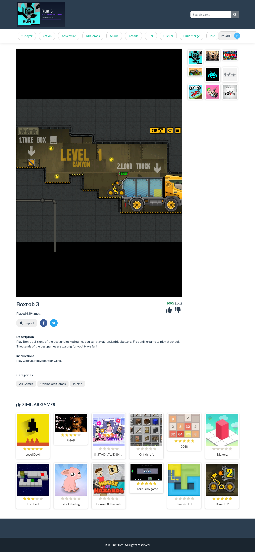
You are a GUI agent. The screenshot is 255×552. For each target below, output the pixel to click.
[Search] (235, 14)
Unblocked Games (53, 384)
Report (29, 323)
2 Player (26, 36)
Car (150, 36)
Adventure (69, 36)
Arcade (133, 36)
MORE (226, 35)
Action (47, 36)
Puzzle (77, 384)
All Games (93, 36)
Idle (212, 36)
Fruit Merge (191, 36)
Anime (114, 36)
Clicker (168, 36)
